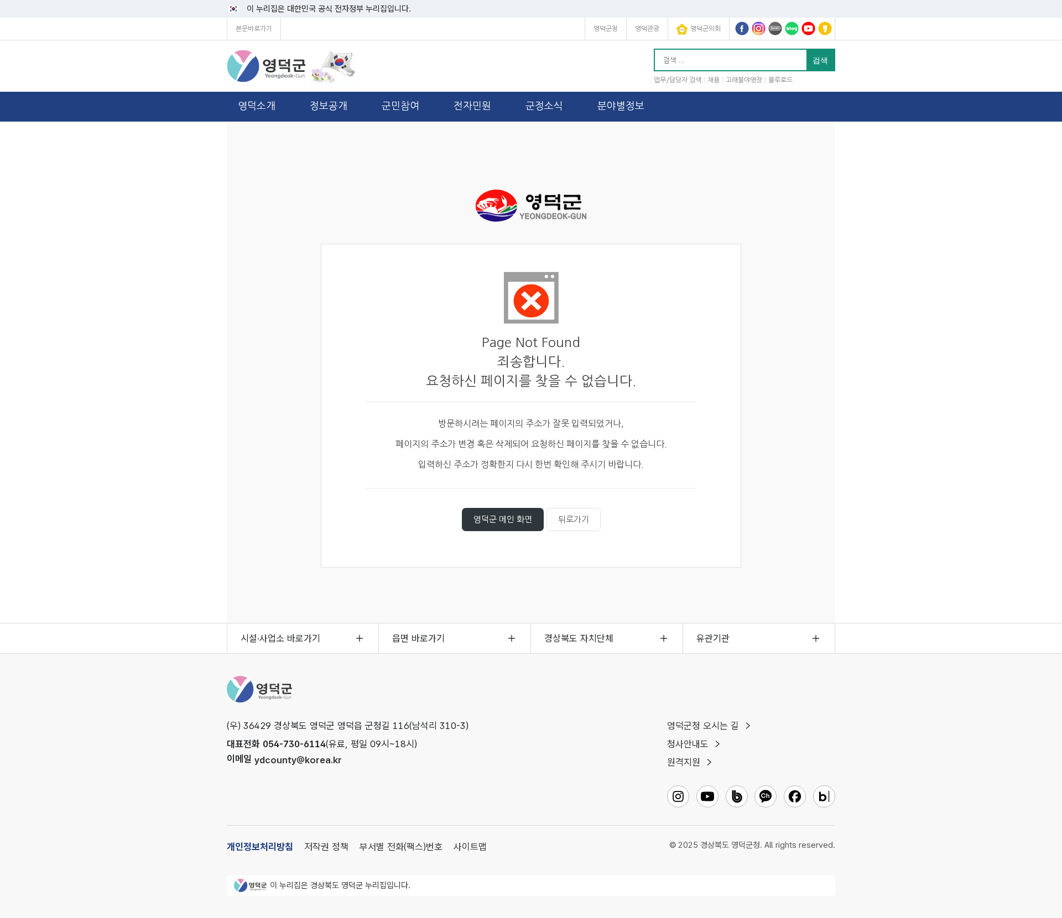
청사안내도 (688, 743)
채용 (713, 80)
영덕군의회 (705, 28)
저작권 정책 (326, 846)
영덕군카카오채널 (825, 28)
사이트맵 (470, 846)
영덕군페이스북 (742, 28)
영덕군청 (606, 28)
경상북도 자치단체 (578, 638)
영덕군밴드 (775, 28)
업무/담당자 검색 (677, 80)
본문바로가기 (254, 28)
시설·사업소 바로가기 (280, 638)
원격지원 (683, 762)
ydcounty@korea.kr (298, 759)
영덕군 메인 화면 (502, 519)
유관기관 (713, 638)
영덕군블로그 (792, 28)
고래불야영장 (744, 80)
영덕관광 (647, 28)
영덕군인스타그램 (759, 28)
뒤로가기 (573, 519)
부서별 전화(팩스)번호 (401, 846)
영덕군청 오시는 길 (703, 725)
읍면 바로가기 (418, 638)
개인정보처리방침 (260, 846)
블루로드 (780, 80)
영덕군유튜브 (808, 28)
